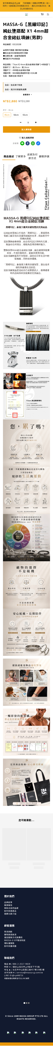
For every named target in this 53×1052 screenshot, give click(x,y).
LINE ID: (13, 975)
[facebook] (28, 143)
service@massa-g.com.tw (30, 972)
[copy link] (38, 143)
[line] (22, 143)
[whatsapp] (33, 143)
